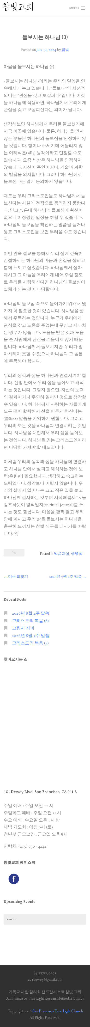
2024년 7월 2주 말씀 (67, 576)
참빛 (65, 50)
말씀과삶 (61, 553)
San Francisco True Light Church (57, 1011)
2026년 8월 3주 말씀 (30, 636)
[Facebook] (13, 878)
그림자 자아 (23, 628)
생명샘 (77, 553)
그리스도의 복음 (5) (30, 643)
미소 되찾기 (16, 576)
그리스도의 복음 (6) (30, 621)
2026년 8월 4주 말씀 (30, 613)
